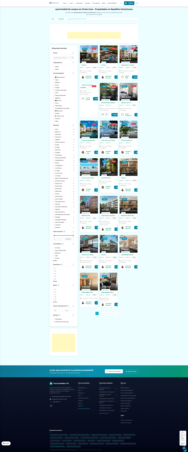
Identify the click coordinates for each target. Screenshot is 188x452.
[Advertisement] (94, 35)
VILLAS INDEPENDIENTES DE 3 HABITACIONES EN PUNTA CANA (88, 65)
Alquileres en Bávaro (83, 443)
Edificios (80, 405)
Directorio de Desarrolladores (128, 398)
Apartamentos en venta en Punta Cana (59, 434)
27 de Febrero (85, 298)
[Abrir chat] (184, 448)
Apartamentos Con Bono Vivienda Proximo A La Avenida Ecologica (108, 215)
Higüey (89, 71)
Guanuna (103, 108)
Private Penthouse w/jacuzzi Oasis (126, 140)
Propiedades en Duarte (105, 408)
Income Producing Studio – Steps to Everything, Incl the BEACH (89, 140)
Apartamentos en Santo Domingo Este (89, 437)
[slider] (54, 235)
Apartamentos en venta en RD (73, 446)
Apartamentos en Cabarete (112, 443)
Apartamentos (125, 62)
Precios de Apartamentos (127, 393)
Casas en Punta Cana (55, 440)
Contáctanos (124, 411)
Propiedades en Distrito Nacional (108, 395)
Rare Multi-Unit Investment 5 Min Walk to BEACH (108, 178)
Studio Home (85, 138)
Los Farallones (105, 221)
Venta (64, 3)
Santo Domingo (84, 94)
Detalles (136, 77)
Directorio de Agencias (126, 400)
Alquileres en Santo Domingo (103, 440)
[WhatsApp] (51, 405)
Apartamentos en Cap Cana (57, 437)
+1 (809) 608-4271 (56, 401)
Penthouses (125, 138)
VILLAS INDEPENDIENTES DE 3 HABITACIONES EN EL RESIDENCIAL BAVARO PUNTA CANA (127, 178)
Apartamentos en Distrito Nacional (99, 434)
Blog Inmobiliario (125, 387)
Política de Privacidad (126, 422)
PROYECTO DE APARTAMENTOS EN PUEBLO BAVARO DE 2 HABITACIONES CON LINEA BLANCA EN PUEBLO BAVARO (88, 215)
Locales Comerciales (83, 398)
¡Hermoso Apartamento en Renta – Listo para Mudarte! (108, 102)
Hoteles (104, 175)
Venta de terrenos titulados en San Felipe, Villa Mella (88, 85)
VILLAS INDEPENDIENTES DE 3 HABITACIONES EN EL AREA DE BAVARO (107, 255)
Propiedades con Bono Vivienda (128, 395)
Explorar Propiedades (114, 371)
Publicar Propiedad (125, 403)
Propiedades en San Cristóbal (107, 410)
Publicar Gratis (131, 371)
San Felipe (84, 91)
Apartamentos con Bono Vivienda (128, 443)
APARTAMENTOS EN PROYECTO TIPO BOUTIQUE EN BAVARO (127, 255)
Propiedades (79, 3)
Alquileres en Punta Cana (118, 440)
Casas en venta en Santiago (124, 437)
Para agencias (96, 3)
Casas (83, 62)
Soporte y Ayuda (125, 408)
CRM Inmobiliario (112, 3)
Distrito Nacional (93, 298)
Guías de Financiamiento (127, 390)
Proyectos (87, 3)
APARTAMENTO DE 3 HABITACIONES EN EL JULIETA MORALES (107, 292)
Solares (80, 403)
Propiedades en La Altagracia (107, 392)
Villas (123, 175)
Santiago (122, 72)
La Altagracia (83, 72)
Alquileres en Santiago (71, 443)
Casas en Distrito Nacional (79, 440)
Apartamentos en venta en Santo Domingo (79, 434)
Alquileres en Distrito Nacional (57, 443)
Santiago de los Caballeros (127, 71)
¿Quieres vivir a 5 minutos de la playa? (127, 102)
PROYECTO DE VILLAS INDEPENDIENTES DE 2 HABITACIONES (127, 215)
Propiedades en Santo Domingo (108, 388)
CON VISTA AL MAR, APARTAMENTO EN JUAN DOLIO (89, 255)
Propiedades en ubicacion (106, 405)
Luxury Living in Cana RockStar (88, 178)
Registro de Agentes (126, 405)
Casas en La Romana (66, 440)
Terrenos (81, 400)
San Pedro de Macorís (87, 260)
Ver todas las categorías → (84, 408)
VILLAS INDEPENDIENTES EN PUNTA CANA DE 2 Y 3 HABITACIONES (107, 65)
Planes (103, 3)
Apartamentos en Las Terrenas (72, 437)
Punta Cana (84, 71)
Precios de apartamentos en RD (57, 446)
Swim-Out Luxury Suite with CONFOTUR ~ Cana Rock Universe (108, 140)
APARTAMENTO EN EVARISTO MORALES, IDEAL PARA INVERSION (88, 292)
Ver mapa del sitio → (104, 413)
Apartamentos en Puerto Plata (96, 443)
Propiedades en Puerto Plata (107, 398)
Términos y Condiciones (126, 420)
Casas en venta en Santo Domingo (108, 437)
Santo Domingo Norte (85, 92)
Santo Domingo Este (105, 223)
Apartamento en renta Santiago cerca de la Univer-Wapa (127, 65)
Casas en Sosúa (91, 440)
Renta (71, 3)
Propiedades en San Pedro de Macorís (108, 401)
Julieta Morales (105, 298)
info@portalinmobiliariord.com (59, 399)
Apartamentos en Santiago (115, 434)
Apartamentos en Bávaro (129, 434)
